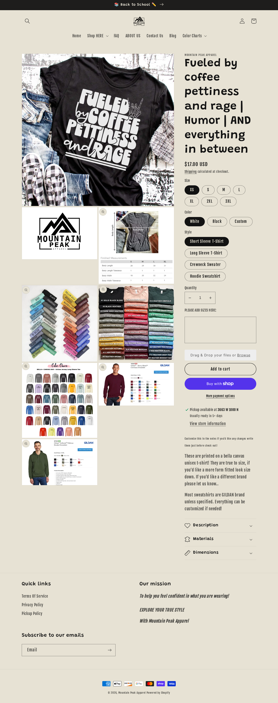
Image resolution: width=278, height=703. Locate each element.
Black (217, 221)
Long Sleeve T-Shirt (206, 253)
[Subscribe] (109, 650)
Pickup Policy (32, 613)
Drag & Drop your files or (220, 355)
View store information (208, 423)
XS (192, 190)
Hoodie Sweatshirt (205, 276)
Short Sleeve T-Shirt (206, 241)
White (194, 221)
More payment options (220, 396)
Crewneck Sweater (205, 264)
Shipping (191, 172)
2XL (209, 201)
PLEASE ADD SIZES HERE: (201, 310)
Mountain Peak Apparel (132, 692)
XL (192, 201)
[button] (27, 21)
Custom (241, 221)
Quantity (191, 288)
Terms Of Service (35, 596)
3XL (228, 201)
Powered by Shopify (158, 692)
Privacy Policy (32, 605)
